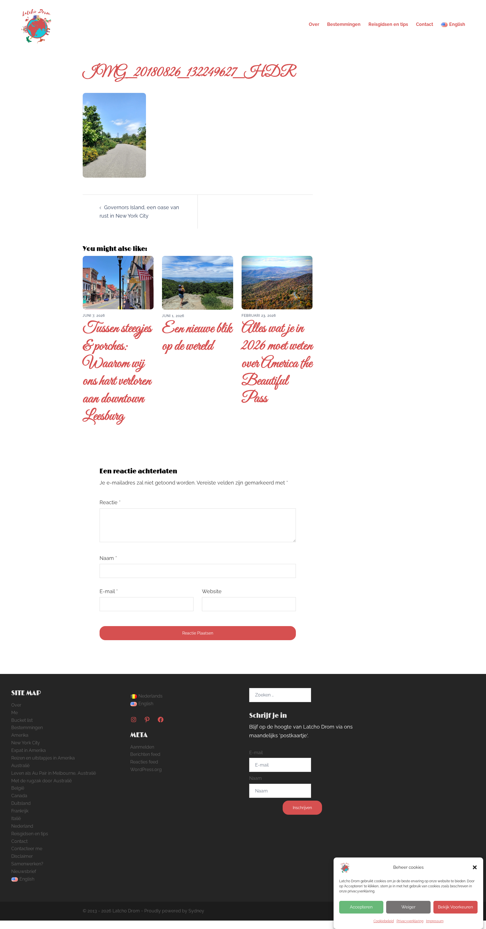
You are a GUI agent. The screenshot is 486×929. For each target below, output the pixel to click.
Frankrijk (19, 811)
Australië (20, 765)
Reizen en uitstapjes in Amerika (43, 758)
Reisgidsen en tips (388, 24)
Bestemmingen (344, 24)
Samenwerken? (27, 864)
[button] (475, 867)
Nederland (22, 826)
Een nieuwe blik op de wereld (197, 338)
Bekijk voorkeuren (455, 907)
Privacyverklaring (410, 921)
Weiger (408, 907)
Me (14, 712)
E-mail (109, 591)
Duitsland (21, 803)
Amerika (19, 735)
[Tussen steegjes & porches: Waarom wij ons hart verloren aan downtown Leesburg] (118, 282)
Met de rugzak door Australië (41, 780)
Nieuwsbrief (23, 871)
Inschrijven (302, 807)
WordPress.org (146, 769)
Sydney (196, 911)
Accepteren (361, 907)
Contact (424, 24)
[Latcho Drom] (36, 24)
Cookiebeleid (384, 921)
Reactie (110, 502)
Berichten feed (145, 754)
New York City (25, 742)
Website (212, 591)
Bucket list (22, 720)
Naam (108, 558)
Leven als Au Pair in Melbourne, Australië (53, 773)
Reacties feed (144, 762)
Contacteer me (26, 848)
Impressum (435, 921)
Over (314, 24)
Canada (19, 795)
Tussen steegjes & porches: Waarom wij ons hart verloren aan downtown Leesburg (117, 373)
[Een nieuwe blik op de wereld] (197, 282)
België (17, 788)
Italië (16, 818)
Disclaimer (22, 856)
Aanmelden (142, 747)
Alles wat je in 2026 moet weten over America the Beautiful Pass (277, 364)
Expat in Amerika (28, 750)
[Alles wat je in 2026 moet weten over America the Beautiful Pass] (277, 282)
